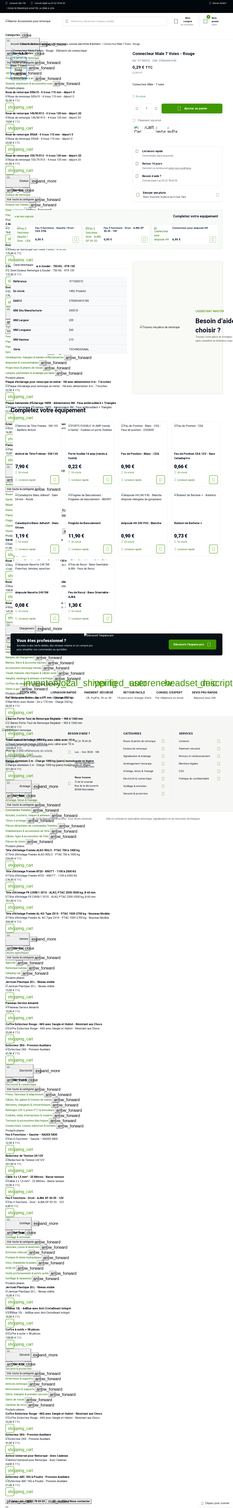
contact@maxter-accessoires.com (85, 764)
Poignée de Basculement (84, 523)
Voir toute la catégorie (23, 489)
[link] (116, 249)
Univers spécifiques (17, 952)
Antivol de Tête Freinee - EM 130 (36, 453)
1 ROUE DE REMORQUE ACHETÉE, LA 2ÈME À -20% (30, 8)
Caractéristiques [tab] (23, 264)
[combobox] (115, 21)
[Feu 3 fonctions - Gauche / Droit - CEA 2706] (25, 235)
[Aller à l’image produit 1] (19, 68)
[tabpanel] (69, 315)
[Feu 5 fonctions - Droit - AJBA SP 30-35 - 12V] (94, 235)
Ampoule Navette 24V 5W (31, 592)
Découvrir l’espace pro (192, 644)
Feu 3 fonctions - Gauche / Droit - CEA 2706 (55, 230)
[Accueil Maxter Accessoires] (27, 21)
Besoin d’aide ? (218, 3)
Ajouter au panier (192, 108)
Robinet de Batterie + (188, 523)
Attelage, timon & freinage (21, 800)
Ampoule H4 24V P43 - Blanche (141, 523)
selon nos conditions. (180, 168)
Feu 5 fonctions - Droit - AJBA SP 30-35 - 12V (124, 230)
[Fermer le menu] (6, 1506)
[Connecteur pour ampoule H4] (162, 235)
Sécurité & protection (18, 1368)
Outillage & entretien (17, 1237)
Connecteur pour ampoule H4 (190, 228)
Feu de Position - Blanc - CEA (140, 453)
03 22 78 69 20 (83, 741)
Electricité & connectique (20, 1084)
